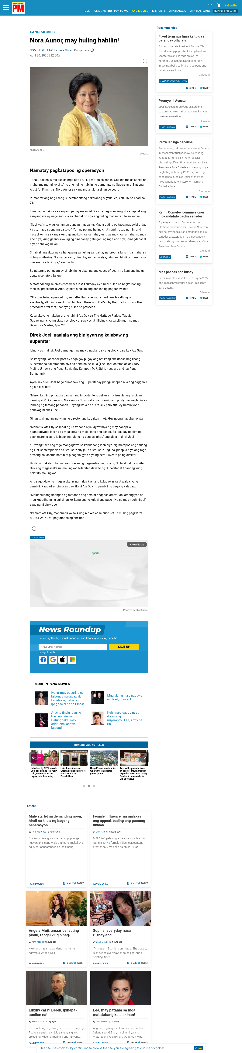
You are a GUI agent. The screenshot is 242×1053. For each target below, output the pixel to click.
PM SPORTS (157, 11)
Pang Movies (42, 32)
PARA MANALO (177, 11)
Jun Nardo (101, 831)
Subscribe (231, 5)
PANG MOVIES (139, 11)
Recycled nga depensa (176, 142)
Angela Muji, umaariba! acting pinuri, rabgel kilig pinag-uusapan (54, 932)
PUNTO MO (121, 11)
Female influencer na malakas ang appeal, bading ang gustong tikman (119, 820)
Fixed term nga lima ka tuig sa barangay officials (182, 38)
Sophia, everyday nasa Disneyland (112, 932)
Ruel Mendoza (39, 831)
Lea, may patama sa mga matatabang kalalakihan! (114, 1012)
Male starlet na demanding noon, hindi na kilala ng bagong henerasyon (55, 820)
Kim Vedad (37, 942)
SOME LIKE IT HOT (42, 50)
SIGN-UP (124, 647)
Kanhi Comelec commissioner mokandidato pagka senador (181, 214)
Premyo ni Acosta (172, 101)
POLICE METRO (102, 11)
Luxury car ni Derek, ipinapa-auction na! (53, 1012)
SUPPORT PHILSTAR (225, 11)
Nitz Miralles (102, 1021)
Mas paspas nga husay (176, 272)
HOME (86, 11)
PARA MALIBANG (199, 11)
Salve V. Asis (102, 942)
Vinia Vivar (64, 50)
